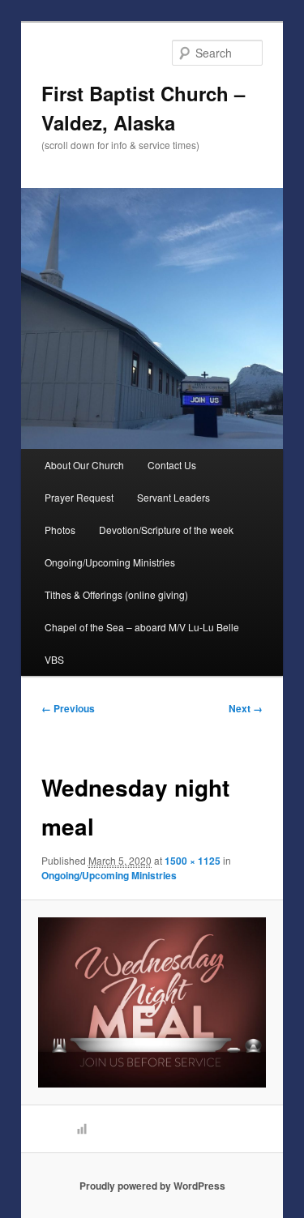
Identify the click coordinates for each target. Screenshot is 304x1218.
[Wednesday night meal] (151, 1002)
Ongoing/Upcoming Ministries (110, 562)
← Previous (68, 708)
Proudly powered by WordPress (152, 1185)
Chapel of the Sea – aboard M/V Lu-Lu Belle (142, 627)
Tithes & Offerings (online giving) (116, 594)
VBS (54, 659)
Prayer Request (79, 497)
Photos (60, 529)
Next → (246, 708)
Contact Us (172, 465)
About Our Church (84, 465)
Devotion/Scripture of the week (166, 529)
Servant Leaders (173, 497)
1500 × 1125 (193, 860)
